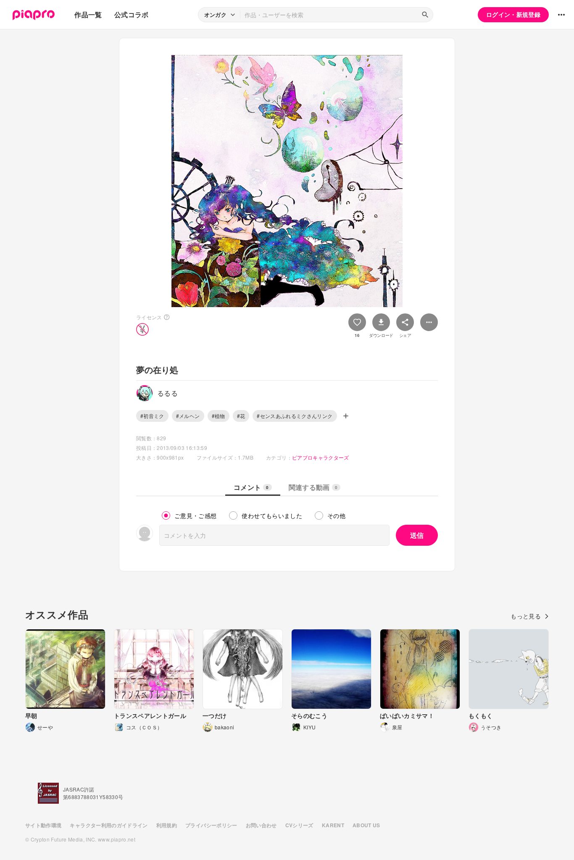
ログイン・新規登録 (513, 14)
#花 (241, 415)
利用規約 (166, 825)
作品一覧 (88, 14)
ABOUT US (366, 825)
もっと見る (526, 616)
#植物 (218, 415)
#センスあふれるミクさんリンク (294, 415)
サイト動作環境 (43, 825)
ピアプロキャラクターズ (320, 457)
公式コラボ (131, 14)
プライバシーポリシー (211, 825)
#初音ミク (152, 415)
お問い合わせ (261, 825)
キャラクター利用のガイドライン (108, 825)
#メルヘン (188, 415)
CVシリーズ (299, 825)
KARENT (333, 825)
